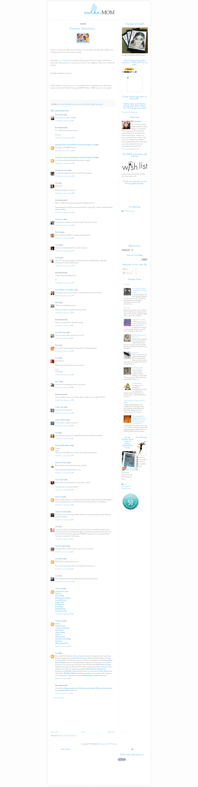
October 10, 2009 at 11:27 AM (64, 193)
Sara (56, 576)
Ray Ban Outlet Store (73, 671)
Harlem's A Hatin (61, 463)
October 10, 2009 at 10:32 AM (65, 176)
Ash (56, 183)
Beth (56, 345)
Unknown (58, 497)
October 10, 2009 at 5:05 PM (64, 439)
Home (83, 732)
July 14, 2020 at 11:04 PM (63, 678)
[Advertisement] (83, 715)
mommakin (59, 559)
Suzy (56, 358)
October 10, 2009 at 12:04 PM (64, 266)
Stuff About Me (137, 368)
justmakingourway (61, 170)
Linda (57, 245)
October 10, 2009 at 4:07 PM (64, 400)
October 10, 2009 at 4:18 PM (64, 426)
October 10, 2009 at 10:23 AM (65, 151)
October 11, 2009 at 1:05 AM (64, 520)
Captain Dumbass (61, 512)
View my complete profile (130, 149)
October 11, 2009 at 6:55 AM (64, 569)
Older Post (111, 732)
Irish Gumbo (59, 480)
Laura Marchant (60, 332)
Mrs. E (57, 382)
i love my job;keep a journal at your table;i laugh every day (80, 104)
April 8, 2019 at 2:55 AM (63, 646)
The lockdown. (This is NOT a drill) (134, 402)
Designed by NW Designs (108, 744)
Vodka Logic (59, 407)
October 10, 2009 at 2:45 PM (64, 351)
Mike (57, 303)
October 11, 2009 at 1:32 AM (64, 552)
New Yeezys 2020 (106, 671)
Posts (126, 269)
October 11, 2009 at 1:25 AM (64, 539)
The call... (127, 308)
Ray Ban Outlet (69, 673)
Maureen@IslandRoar (62, 446)
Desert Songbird (61, 546)
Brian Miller (59, 115)
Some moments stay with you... (139, 336)
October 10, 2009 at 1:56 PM (64, 338)
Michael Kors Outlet (91, 675)
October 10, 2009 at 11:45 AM (64, 213)
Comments (128, 273)
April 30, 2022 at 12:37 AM (64, 693)
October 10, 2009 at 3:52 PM (64, 375)
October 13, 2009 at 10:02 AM (65, 582)
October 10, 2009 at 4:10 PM (64, 413)
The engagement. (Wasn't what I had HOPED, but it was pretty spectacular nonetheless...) (138, 420)
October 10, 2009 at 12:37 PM (64, 296)
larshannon (59, 219)
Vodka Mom (137, 122)
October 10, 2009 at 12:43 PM (64, 313)
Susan (57, 258)
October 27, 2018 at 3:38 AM (64, 614)
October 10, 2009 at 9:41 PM (64, 505)
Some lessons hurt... (139, 320)
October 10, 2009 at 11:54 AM (64, 238)
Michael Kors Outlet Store (96, 669)
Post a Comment (58, 698)
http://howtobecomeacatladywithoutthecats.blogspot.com (75, 145)
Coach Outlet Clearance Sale (80, 658)
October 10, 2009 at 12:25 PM (64, 283)
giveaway (73, 85)
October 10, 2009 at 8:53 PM (64, 490)
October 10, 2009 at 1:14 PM (64, 326)
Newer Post (55, 732)
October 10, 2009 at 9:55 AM (64, 121)
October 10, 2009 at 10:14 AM (65, 138)
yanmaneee (59, 621)
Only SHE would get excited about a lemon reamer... (139, 291)
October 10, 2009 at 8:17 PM (64, 456)
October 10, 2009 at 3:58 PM (64, 387)
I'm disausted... (137, 383)
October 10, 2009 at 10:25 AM (65, 163)
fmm (56, 653)
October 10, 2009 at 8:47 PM (64, 473)
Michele (58, 232)
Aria (56, 433)
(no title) (127, 284)
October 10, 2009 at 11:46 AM (65, 225)
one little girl (63, 60)
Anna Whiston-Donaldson (64, 290)
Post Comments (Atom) (67, 736)
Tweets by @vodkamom (129, 112)
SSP (56, 527)
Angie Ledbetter (60, 420)
